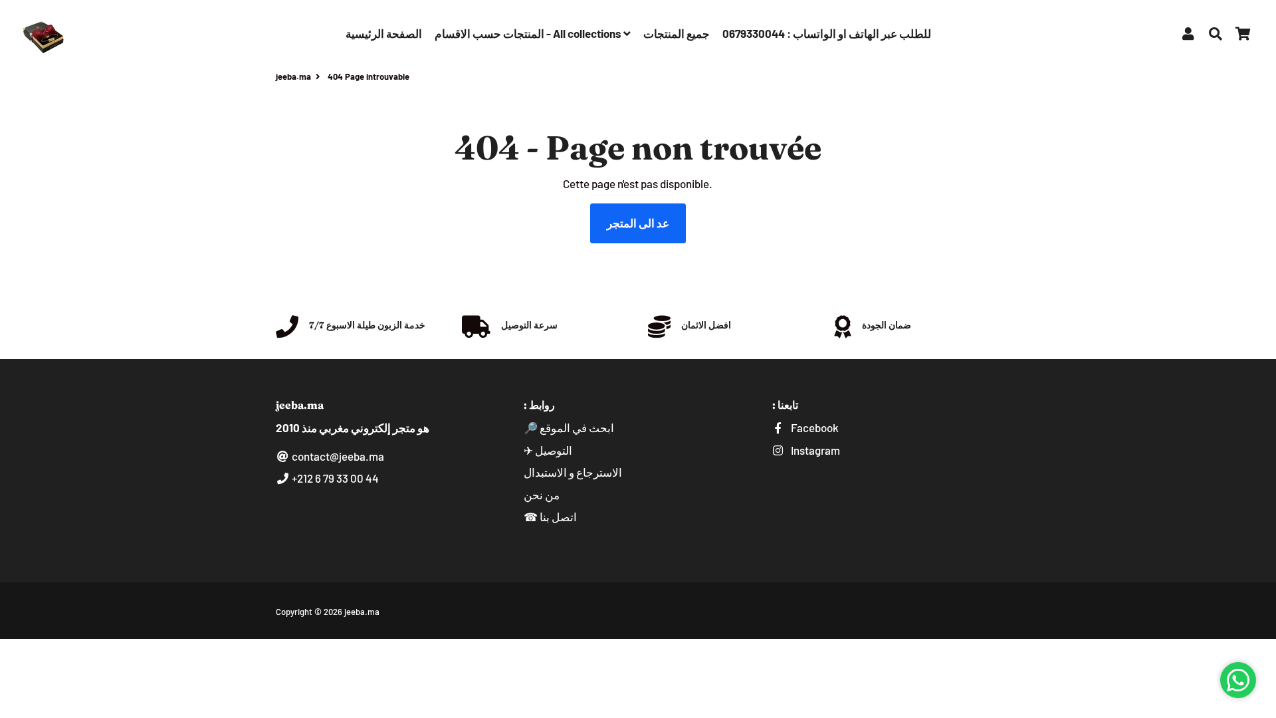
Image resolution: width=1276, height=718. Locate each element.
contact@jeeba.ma (337, 456)
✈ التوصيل (548, 450)
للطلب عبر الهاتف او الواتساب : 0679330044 (826, 33)
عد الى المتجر (638, 222)
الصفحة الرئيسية (384, 33)
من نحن (542, 494)
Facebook (814, 427)
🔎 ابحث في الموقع (569, 427)
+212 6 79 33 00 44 (334, 478)
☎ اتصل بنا (550, 516)
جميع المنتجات (676, 33)
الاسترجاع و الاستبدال (573, 472)
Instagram (814, 450)
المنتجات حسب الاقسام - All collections (529, 33)
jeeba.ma (293, 76)
